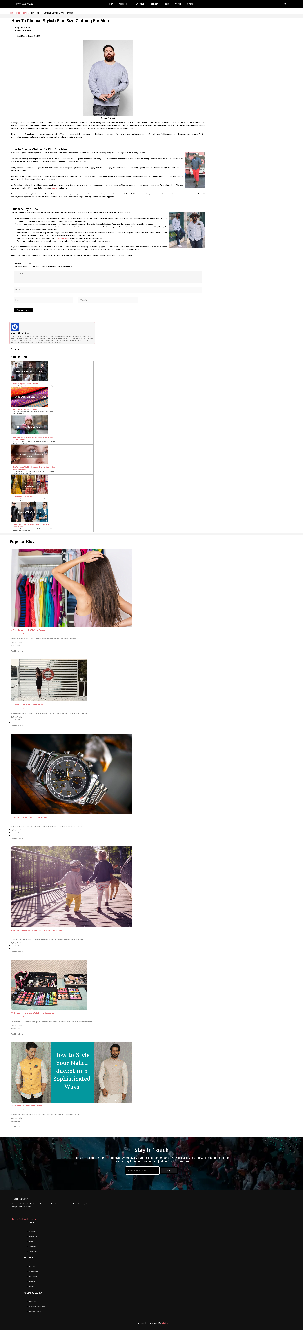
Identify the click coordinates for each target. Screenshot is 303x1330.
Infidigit (165, 1323)
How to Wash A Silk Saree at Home (25, 409)
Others (190, 4)
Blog (18, 13)
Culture (178, 4)
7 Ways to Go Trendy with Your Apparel (28, 630)
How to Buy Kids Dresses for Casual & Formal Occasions (36, 930)
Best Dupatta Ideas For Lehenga (24, 497)
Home (11, 13)
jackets (55, 188)
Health (166, 4)
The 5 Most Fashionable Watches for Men (29, 817)
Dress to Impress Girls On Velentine (25, 384)
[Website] (108, 300)
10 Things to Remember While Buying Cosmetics (32, 1013)
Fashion (109, 4)
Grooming (140, 4)
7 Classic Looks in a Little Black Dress (28, 705)
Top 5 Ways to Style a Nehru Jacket (26, 1106)
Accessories (124, 4)
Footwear (154, 4)
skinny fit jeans (63, 238)
